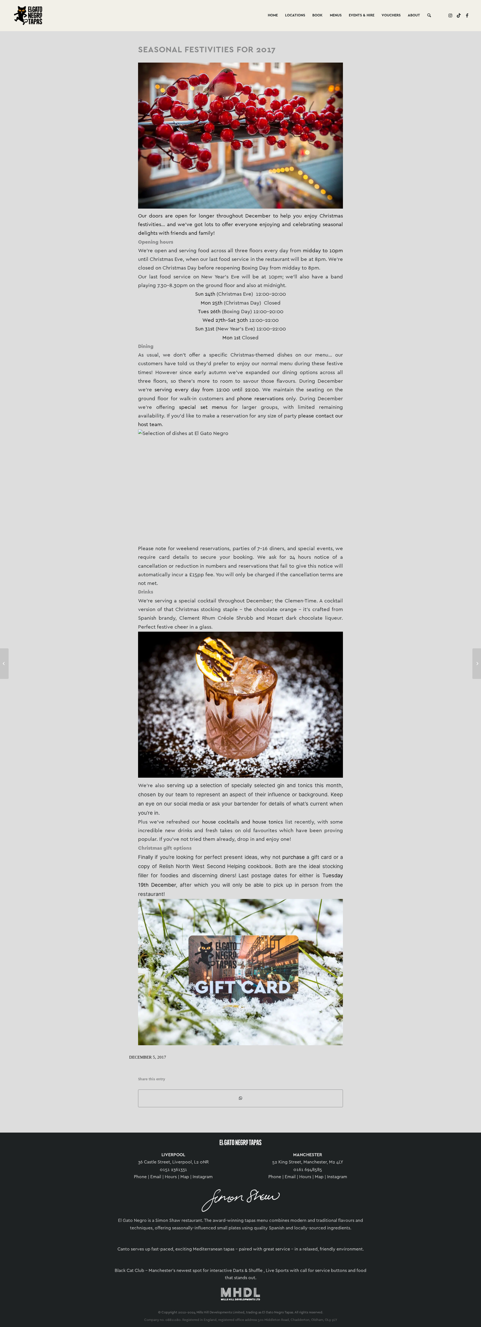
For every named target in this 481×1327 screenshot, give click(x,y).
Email (155, 1177)
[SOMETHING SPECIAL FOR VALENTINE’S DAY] (476, 663)
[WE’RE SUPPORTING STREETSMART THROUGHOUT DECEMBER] (4, 663)
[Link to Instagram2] (450, 15)
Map (184, 1177)
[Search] (429, 15)
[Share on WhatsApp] (240, 1098)
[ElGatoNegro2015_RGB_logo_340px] (171, 15)
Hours (171, 1177)
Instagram (203, 1177)
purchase (293, 857)
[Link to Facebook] (467, 15)
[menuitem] (272, 15)
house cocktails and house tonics (242, 822)
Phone (140, 1177)
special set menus (203, 407)
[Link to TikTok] (459, 15)
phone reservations (260, 399)
